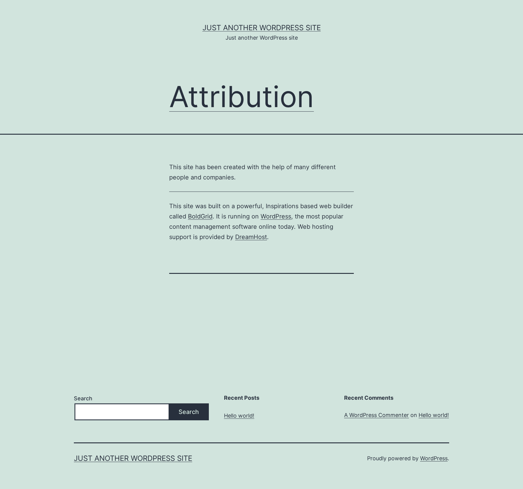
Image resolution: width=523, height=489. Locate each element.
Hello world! (239, 415)
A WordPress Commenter (376, 415)
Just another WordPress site (261, 27)
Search (83, 398)
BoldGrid (200, 216)
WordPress (276, 216)
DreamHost (251, 237)
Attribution (241, 96)
